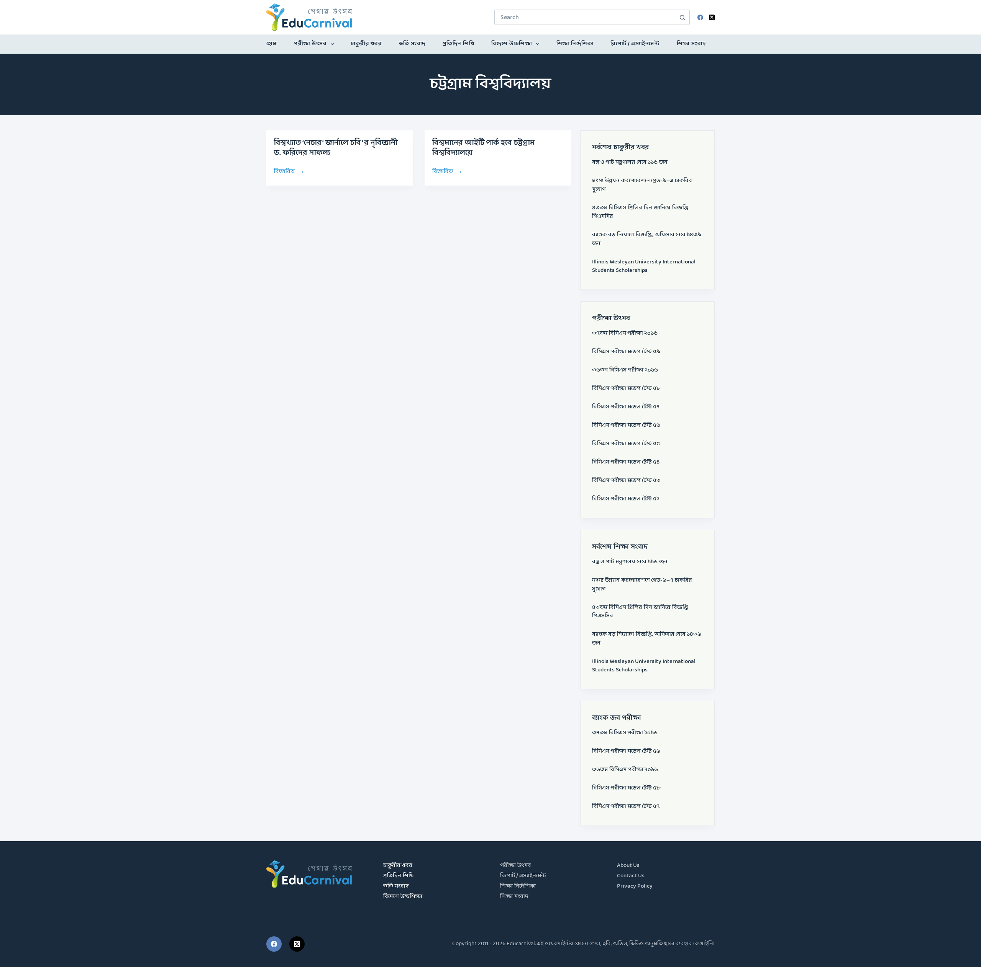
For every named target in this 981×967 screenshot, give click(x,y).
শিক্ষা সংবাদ (691, 44)
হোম (271, 44)
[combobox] (585, 17)
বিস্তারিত (284, 171)
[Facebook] (700, 17)
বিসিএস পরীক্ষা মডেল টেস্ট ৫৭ (626, 407)
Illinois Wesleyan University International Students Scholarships (644, 266)
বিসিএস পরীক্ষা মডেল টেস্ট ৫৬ (626, 425)
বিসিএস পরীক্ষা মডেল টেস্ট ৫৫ (626, 444)
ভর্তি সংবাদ (412, 44)
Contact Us (631, 876)
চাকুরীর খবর (366, 44)
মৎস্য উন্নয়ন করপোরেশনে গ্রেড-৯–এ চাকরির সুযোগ (642, 185)
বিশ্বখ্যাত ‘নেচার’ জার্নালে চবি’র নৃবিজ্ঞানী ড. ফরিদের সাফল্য (335, 148)
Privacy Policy (635, 886)
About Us (628, 865)
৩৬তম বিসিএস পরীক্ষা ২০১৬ (625, 370)
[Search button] (682, 17)
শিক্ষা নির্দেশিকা (575, 44)
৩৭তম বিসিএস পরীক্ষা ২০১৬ (625, 333)
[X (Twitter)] (712, 17)
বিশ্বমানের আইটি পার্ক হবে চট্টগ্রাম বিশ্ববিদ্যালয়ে (483, 148)
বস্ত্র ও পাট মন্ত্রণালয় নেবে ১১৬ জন (630, 162)
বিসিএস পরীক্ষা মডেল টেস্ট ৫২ (625, 499)
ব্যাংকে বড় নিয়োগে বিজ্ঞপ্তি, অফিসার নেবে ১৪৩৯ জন (646, 239)
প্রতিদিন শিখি (459, 44)
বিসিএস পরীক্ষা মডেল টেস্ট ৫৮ (626, 388)
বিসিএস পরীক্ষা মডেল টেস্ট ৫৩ (626, 480)
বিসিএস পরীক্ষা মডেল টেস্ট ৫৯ (626, 352)
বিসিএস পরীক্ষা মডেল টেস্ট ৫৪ (626, 462)
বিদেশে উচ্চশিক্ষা (511, 44)
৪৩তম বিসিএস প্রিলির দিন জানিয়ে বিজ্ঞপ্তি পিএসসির (640, 212)
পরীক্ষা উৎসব (310, 44)
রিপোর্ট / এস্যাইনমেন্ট (634, 44)
